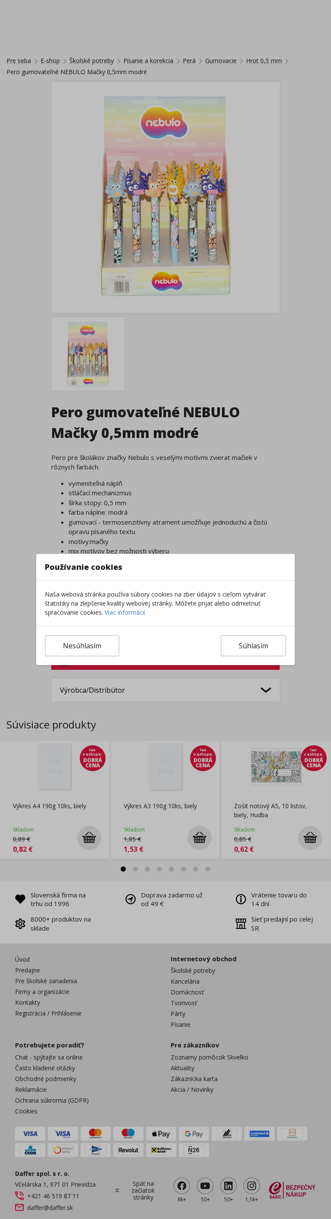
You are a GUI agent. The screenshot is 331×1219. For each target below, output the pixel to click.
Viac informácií (125, 612)
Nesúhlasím (82, 645)
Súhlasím (253, 645)
